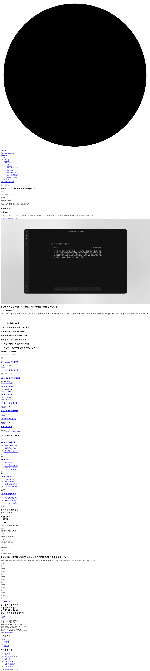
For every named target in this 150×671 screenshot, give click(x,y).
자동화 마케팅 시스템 (8, 442)
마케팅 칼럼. (7, 162)
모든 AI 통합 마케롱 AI (8, 494)
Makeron (7, 669)
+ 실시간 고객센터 (9, 447)
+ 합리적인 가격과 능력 (10, 503)
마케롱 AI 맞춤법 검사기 (13, 167)
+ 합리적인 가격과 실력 (10, 467)
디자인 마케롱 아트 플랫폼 (9, 370)
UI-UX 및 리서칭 (6, 459)
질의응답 (6, 642)
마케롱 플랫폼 (8, 164)
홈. (4, 157)
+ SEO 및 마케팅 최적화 (10, 498)
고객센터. (6, 179)
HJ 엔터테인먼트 (6, 427)
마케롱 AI (9, 166)
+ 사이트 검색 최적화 (9, 483)
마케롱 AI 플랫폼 (6, 394)
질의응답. (6, 161)
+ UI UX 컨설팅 (8, 462)
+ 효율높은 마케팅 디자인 (11, 469)
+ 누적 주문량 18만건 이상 (11, 450)
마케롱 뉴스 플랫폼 (7, 386)
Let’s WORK (6, 601)
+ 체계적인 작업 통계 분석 (11, 452)
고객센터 (6, 646)
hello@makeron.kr (9, 632)
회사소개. (6, 159)
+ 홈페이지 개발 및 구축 (10, 484)
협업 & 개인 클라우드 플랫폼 (10, 378)
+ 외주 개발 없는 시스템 (10, 486)
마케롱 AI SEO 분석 (12, 174)
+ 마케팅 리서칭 (8, 464)
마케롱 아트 (10, 171)
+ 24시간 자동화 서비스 (10, 445)
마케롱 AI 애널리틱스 (13, 175)
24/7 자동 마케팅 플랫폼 (8, 419)
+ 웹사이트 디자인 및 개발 (11, 466)
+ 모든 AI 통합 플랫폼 (10, 497)
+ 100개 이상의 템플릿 (10, 500)
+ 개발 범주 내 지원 (9, 481)
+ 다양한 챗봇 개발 (9, 479)
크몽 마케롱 (7, 653)
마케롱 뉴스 (10, 169)
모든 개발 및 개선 (6, 476)
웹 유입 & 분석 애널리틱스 (9, 411)
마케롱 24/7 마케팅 (12, 177)
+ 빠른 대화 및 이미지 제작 (11, 502)
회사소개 (6, 641)
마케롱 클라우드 (11, 172)
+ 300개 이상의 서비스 (10, 448)
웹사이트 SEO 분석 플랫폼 (9, 362)
